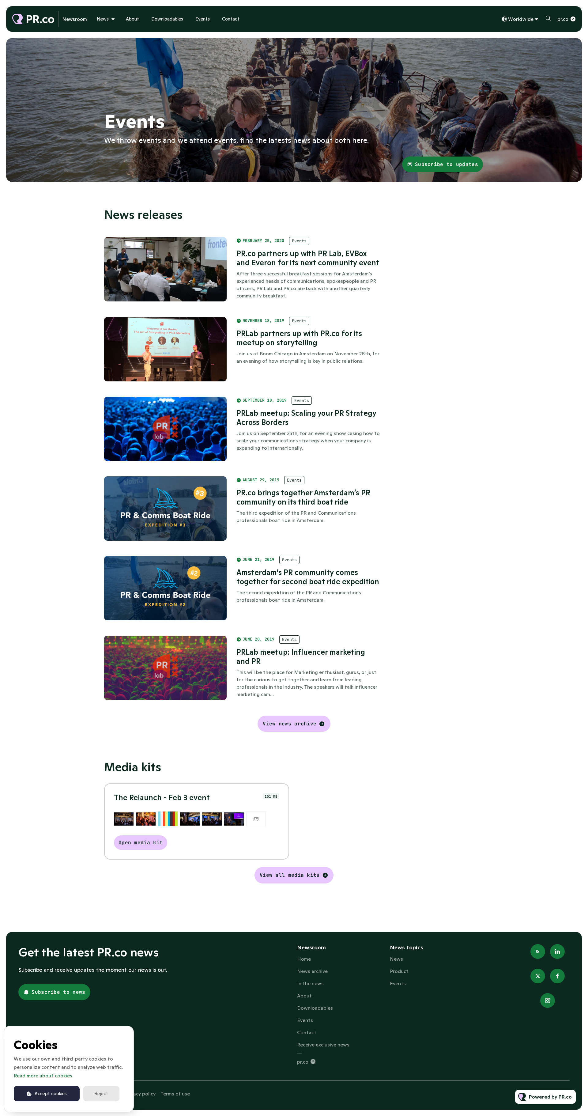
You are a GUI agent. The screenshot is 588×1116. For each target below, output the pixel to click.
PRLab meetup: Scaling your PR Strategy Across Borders (306, 417)
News (103, 19)
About (132, 19)
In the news (310, 983)
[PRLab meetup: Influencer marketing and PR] (165, 668)
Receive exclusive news (323, 1045)
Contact (230, 19)
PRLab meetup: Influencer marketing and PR (300, 656)
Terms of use (175, 1094)
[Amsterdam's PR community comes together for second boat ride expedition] (165, 588)
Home (304, 959)
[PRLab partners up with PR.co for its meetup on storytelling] (165, 349)
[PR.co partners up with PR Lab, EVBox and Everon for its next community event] (165, 269)
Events (202, 19)
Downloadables (167, 19)
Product (399, 971)
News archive (312, 971)
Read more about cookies (43, 1075)
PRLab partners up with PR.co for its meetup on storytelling (299, 338)
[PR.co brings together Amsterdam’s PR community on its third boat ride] (165, 508)
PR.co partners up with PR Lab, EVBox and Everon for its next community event (307, 258)
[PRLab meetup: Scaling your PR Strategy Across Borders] (165, 429)
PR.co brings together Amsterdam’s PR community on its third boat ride (303, 497)
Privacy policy (140, 1094)
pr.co (562, 19)
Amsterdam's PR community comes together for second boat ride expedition (307, 577)
